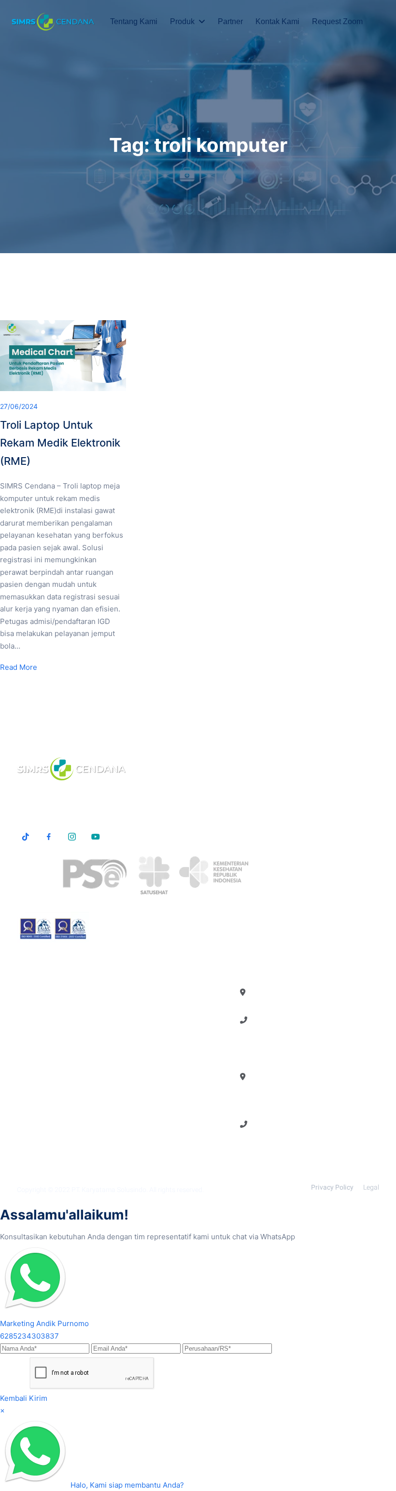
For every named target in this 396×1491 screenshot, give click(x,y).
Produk (182, 21)
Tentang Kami (133, 21)
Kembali (13, 1398)
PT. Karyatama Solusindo (108, 1190)
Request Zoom (337, 21)
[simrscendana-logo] (53, 21)
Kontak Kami (277, 21)
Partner (230, 21)
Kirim (38, 1398)
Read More (18, 667)
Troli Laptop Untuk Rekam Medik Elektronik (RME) (60, 443)
